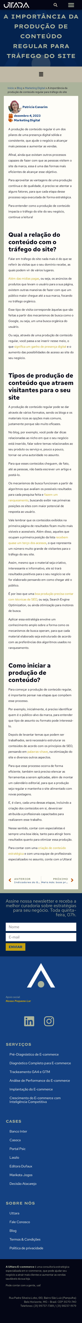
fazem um (51, 495)
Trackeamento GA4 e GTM (30, 1072)
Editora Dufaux (21, 1166)
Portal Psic (18, 1149)
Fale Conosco (20, 1222)
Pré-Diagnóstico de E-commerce (34, 1054)
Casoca (15, 1140)
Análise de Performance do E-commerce (40, 1080)
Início (11, 88)
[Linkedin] (29, 1021)
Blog (19, 88)
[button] (71, 5)
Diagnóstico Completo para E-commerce (40, 1063)
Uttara (14, 1213)
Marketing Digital (35, 88)
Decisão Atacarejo (23, 1183)
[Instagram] (49, 1021)
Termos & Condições (25, 1239)
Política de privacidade (26, 1248)
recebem (62, 537)
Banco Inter (18, 1131)
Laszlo (14, 1157)
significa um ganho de (29, 347)
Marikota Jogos (21, 1175)
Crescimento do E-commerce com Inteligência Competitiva (35, 1100)
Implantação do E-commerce (31, 1089)
